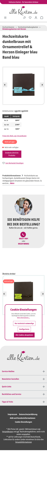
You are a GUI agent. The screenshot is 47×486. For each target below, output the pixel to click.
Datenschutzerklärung (28, 414)
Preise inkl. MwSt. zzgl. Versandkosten (14, 136)
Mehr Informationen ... (23, 318)
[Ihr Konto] (36, 17)
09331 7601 (23, 238)
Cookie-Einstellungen (23, 422)
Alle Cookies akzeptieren (24, 335)
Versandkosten (7, 431)
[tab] (22, 179)
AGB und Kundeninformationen (22, 418)
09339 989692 (23, 244)
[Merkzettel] (30, 17)
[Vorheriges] (4, 84)
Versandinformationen (23, 442)
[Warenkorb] (42, 17)
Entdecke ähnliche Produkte (11, 154)
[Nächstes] (42, 84)
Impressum (12, 414)
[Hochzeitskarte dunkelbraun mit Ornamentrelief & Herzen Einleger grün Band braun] (23, 291)
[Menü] (5, 17)
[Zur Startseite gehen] (23, 10)
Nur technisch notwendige (24, 323)
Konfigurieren (24, 329)
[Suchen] (24, 17)
